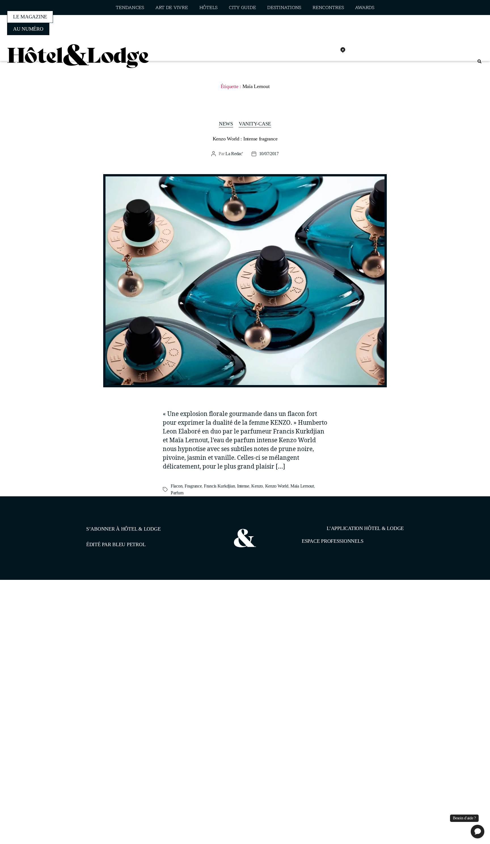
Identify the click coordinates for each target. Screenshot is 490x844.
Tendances (130, 7)
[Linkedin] (330, 50)
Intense (243, 486)
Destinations (284, 7)
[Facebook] (305, 50)
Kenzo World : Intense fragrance (245, 139)
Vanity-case (255, 124)
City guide (242, 7)
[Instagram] (318, 50)
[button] (479, 61)
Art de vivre (171, 7)
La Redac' (234, 153)
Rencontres (328, 7)
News (226, 124)
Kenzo (257, 486)
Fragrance (193, 486)
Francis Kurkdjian (219, 486)
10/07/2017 (269, 153)
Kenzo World (276, 486)
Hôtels (208, 7)
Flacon (176, 486)
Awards (364, 7)
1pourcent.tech (122, 609)
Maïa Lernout (302, 486)
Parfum (177, 492)
